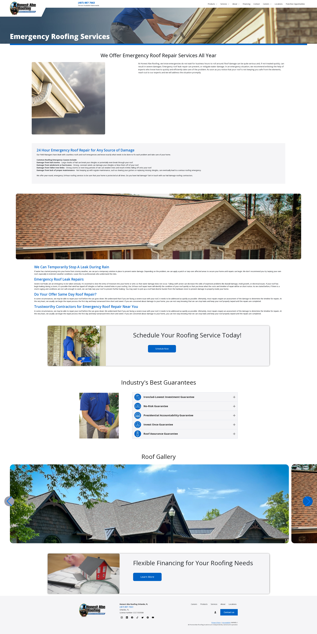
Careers (194, 604)
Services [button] (223, 4)
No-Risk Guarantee (156, 406)
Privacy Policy (216, 622)
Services (214, 604)
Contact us (229, 612)
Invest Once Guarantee (158, 424)
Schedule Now (162, 348)
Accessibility (226, 622)
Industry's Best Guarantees (158, 382)
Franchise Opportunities (295, 4)
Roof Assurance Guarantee (161, 433)
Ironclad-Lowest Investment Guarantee (169, 397)
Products (204, 604)
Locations (279, 4)
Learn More (147, 577)
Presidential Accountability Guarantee (168, 415)
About (223, 604)
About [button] (235, 4)
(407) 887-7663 (86, 2)
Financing (246, 4)
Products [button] (211, 4)
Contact (256, 4)
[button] (308, 501)
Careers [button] (266, 4)
